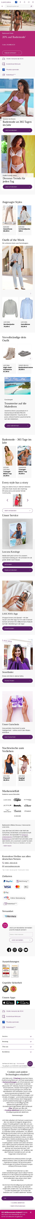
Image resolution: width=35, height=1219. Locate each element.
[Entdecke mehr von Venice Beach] (7, 811)
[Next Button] (27, 500)
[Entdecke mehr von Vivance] (27, 811)
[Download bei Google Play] (23, 1002)
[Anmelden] (24, 2)
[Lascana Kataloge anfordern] (17, 534)
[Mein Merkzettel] (29, 2)
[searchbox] (16, 6)
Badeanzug (6, 839)
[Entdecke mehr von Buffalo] (17, 799)
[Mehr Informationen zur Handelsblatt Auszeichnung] (15, 971)
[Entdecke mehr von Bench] (17, 805)
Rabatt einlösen (10, 53)
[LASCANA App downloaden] (17, 596)
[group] (17, 500)
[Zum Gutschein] (17, 706)
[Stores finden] (17, 654)
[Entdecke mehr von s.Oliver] (27, 805)
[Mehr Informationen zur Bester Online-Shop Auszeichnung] (6, 970)
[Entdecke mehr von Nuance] (17, 811)
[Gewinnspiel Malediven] (17, 385)
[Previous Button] (7, 500)
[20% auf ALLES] (17, 20)
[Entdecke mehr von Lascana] (7, 799)
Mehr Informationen (18, 1206)
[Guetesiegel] (13, 989)
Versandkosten (20, 1063)
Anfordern (8, 564)
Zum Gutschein (10, 737)
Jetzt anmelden (17, 940)
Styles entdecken (11, 570)
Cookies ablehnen (12, 1110)
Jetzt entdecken (11, 130)
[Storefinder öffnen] (20, 2)
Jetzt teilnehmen (13, 426)
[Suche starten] (31, 6)
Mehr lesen (7, 846)
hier (10, 1108)
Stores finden (9, 681)
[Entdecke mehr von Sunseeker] (27, 800)
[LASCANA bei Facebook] (9, 950)
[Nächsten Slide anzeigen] (31, 293)
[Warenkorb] (33, 2)
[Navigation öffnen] (2, 6)
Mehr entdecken (10, 511)
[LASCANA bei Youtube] (26, 950)
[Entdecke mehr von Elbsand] (17, 816)
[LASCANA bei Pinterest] (20, 950)
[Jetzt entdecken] (17, 100)
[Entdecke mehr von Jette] (7, 805)
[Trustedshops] (5, 989)
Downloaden (9, 628)
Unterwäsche (7, 837)
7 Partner (17, 1078)
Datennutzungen (10, 1082)
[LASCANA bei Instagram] (15, 950)
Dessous (25, 835)
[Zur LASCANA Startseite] (6, 2)
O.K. (5, 1198)
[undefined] (30, 220)
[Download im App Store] (8, 1002)
